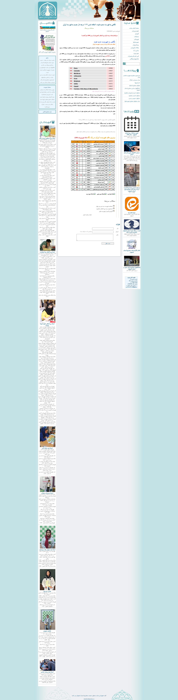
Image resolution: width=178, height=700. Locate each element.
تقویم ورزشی (135, 31)
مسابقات (136, 36)
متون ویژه (136, 53)
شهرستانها (136, 42)
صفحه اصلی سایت (134, 28)
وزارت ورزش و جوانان (134, 80)
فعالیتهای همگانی (134, 59)
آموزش (137, 33)
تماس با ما (136, 50)
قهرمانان (136, 39)
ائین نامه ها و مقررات (133, 56)
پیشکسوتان (136, 45)
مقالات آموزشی (135, 47)
